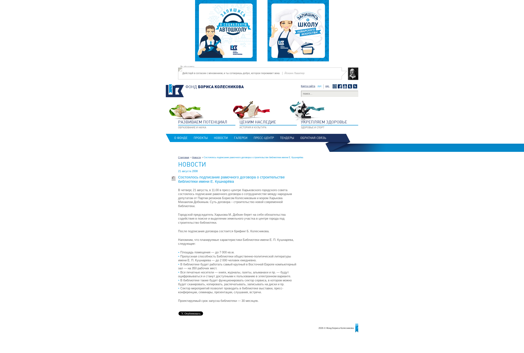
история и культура (257, 124)
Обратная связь (313, 138)
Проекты (201, 138)
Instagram (335, 86)
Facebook (340, 86)
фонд (214, 86)
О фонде (180, 138)
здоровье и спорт (324, 124)
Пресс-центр (264, 138)
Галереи (240, 138)
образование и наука (202, 124)
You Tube (345, 86)
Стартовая (183, 157)
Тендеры (287, 138)
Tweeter (350, 86)
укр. (327, 86)
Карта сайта (308, 86)
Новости (221, 138)
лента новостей (355, 86)
